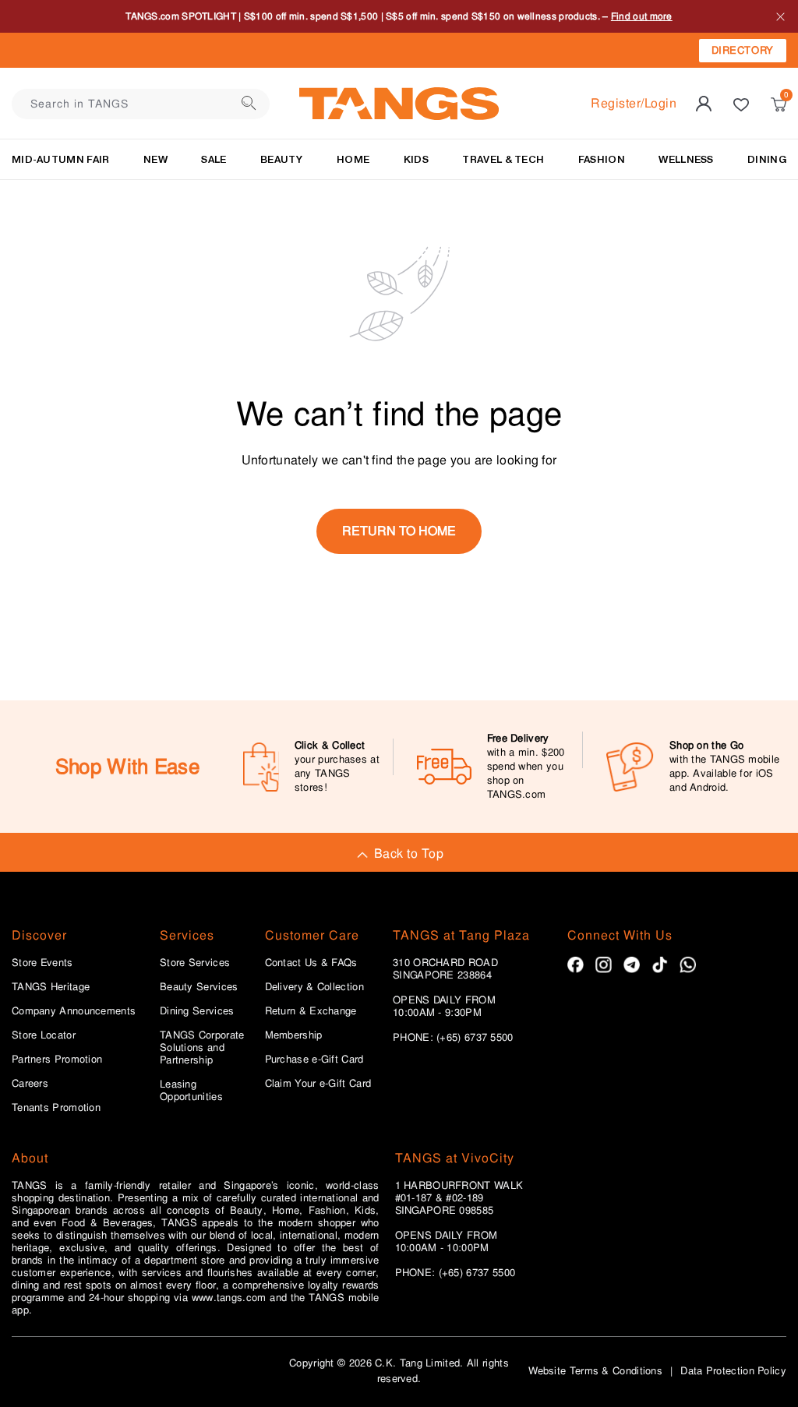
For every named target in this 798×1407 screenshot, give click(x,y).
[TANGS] (399, 103)
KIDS (416, 159)
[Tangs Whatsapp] (688, 965)
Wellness (686, 159)
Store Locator (44, 1035)
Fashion (601, 159)
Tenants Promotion (56, 1108)
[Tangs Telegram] (631, 965)
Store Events (42, 963)
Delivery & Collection (314, 987)
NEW (155, 159)
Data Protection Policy (733, 1370)
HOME (353, 159)
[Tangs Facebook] (575, 965)
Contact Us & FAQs (311, 963)
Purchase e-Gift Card (314, 1059)
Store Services (195, 963)
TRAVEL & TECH (503, 159)
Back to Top (408, 853)
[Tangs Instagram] (603, 965)
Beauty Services (199, 987)
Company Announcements (74, 1011)
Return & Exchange (311, 1011)
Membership (294, 1035)
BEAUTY (281, 159)
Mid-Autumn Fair (61, 159)
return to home (399, 531)
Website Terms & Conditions (595, 1370)
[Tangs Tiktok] (659, 965)
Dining (766, 159)
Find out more (642, 16)
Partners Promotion (57, 1059)
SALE (213, 159)
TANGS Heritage (51, 987)
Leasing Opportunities (191, 1090)
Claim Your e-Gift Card (318, 1083)
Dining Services (197, 1011)
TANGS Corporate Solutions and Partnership (202, 1048)
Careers (30, 1083)
